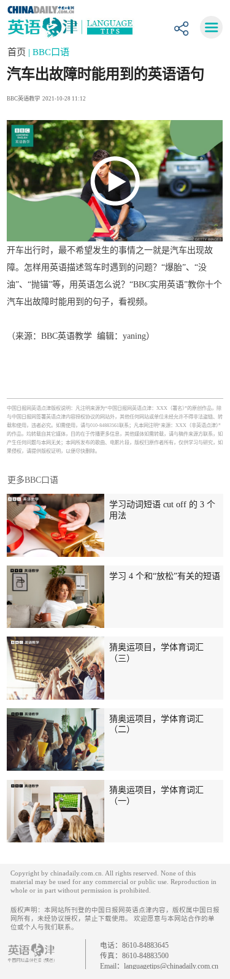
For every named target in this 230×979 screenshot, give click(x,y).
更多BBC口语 (32, 480)
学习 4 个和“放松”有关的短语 (164, 576)
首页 (17, 52)
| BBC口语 (48, 52)
